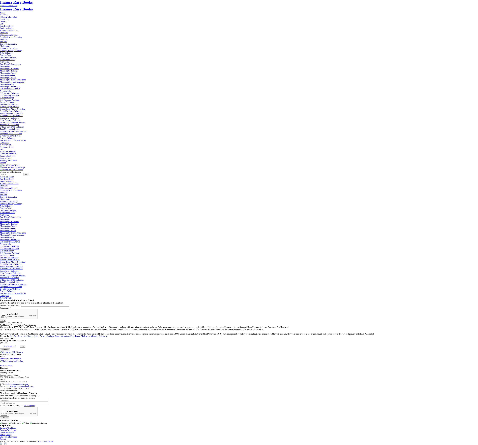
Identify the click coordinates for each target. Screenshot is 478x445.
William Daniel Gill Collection (12, 127)
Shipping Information (8, 17)
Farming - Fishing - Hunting (11, 51)
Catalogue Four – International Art (60, 336)
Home (2, 12)
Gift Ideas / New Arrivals (10, 89)
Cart (1, 24)
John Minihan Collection (9, 129)
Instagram (17, 359)
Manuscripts (5, 66)
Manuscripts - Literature (9, 69)
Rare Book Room (7, 26)
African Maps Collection (9, 107)
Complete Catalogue (8, 57)
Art (11, 336)
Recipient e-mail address (9, 305)
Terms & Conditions (8, 151)
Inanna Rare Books (16, 2)
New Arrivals (5, 91)
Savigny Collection (7, 138)
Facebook (4, 359)
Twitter (10, 359)
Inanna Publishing (7, 102)
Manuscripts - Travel (8, 73)
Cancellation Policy (7, 156)
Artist (36, 336)
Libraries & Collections (9, 104)
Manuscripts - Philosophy (10, 86)
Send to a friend (9, 346)
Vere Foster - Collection (9, 125)
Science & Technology (9, 48)
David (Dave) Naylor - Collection (13, 131)
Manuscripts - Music (8, 77)
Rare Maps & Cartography (10, 64)
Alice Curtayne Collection (10, 120)
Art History (28, 336)
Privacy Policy (5, 158)
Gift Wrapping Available (9, 95)
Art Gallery (4, 62)
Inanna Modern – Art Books (86, 336)
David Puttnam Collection (10, 136)
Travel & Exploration (8, 44)
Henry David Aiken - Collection (12, 109)
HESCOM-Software (45, 441)
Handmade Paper (7, 98)
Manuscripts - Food (7, 75)
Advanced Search (7, 147)
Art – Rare (18, 336)
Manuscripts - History (8, 71)
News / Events (5, 145)
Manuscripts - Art (7, 84)
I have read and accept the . (19, 406)
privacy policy (29, 406)
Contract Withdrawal (8, 154)
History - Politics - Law (9, 30)
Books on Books (6, 28)
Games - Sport (5, 55)
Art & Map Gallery (7, 60)
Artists (42, 336)
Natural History (6, 53)
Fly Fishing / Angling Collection (12, 122)
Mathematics (5, 46)
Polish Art (103, 336)
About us (3, 15)
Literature (4, 33)
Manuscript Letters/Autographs (12, 82)
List (1, 149)
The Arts (3, 42)
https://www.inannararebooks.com (20, 386)
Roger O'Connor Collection (11, 134)
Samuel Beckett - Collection (11, 111)
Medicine (3, 39)
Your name (4, 308)
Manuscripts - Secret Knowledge (13, 80)
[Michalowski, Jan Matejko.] (11, 361)
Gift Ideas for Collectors (9, 93)
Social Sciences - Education (11, 37)
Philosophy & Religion (9, 35)
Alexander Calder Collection (11, 116)
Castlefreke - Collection (9, 118)
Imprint (3, 163)
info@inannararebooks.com (17, 384)
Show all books (6, 365)
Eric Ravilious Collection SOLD (13, 140)
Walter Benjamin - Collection (11, 113)
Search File (4, 19)
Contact (3, 21)
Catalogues (4, 142)
